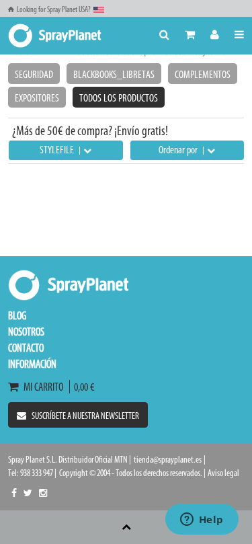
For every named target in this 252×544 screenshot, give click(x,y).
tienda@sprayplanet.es (168, 459)
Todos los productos (118, 97)
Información (32, 364)
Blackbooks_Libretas (114, 74)
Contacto (26, 347)
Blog (17, 315)
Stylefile (58, 149)
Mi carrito (45, 386)
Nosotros (26, 331)
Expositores (37, 97)
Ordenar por (179, 149)
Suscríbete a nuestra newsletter (85, 416)
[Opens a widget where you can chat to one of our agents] (202, 520)
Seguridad (34, 74)
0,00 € (82, 386)
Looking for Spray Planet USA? (53, 9)
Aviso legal (223, 473)
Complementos (202, 74)
